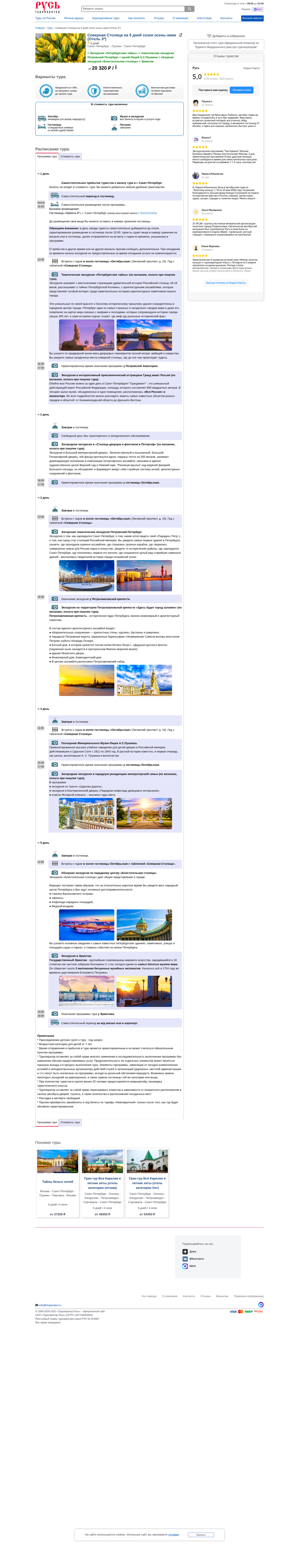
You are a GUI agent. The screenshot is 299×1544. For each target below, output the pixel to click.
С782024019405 (147, 213)
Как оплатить (136, 18)
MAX (193, 1266)
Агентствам (204, 18)
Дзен (193, 1251)
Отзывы (159, 18)
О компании (180, 18)
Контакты (226, 18)
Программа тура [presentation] (47, 156)
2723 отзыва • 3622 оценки (218, 78)
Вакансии (222, 1296)
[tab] (47, 156)
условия (173, 1534)
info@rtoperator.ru (50, 1305)
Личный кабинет (252, 18)
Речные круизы (74, 18)
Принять (201, 1534)
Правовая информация (249, 1296)
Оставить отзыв (242, 90)
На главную (149, 1296)
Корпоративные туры (105, 18)
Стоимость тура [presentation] (70, 156)
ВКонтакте (197, 1258)
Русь (195, 68)
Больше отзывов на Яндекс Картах (226, 283)
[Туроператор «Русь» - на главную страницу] (57, 7)
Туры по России (45, 18)
